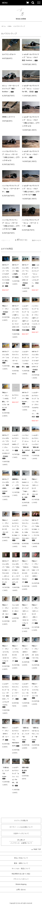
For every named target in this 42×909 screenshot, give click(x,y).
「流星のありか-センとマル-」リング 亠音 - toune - (35, 734)
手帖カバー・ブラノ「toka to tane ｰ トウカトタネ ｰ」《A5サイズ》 (35, 570)
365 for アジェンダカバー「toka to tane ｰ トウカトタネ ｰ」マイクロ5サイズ (35, 529)
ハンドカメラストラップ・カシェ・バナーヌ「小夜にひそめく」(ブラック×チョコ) (11, 155)
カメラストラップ (19, 26)
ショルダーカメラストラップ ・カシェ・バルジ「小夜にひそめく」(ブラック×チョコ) (31, 121)
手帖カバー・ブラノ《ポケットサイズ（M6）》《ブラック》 (35, 614)
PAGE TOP (37, 849)
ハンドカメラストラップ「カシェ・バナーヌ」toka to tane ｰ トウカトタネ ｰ (26, 529)
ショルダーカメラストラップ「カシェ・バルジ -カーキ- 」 (30, 154)
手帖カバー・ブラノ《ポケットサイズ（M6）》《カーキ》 (35, 486)
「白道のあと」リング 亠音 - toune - (6, 772)
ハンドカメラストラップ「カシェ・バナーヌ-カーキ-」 (11, 188)
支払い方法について (21, 858)
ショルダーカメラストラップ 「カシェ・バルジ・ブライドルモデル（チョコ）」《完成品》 (35, 404)
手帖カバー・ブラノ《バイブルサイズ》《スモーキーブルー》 (5, 653)
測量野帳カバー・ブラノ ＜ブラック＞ (15, 483)
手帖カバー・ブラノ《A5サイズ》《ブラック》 (25, 652)
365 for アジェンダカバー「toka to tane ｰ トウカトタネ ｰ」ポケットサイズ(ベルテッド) (6, 571)
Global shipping (21, 884)
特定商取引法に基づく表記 (21, 874)
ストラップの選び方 (21, 820)
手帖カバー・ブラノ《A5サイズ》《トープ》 (5, 734)
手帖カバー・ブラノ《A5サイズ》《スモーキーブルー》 (35, 653)
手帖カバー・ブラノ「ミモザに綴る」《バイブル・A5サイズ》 (5, 400)
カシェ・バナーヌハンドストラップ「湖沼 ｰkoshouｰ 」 (10, 88)
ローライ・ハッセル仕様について (21, 827)
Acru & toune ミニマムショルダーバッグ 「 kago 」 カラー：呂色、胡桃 (26, 488)
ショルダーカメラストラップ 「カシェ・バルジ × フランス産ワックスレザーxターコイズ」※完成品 (26, 318)
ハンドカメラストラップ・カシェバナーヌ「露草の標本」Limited (26, 443)
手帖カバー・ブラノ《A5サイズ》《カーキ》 (5, 611)
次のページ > (36, 240)
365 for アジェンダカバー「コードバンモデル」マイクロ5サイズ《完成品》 (35, 360)
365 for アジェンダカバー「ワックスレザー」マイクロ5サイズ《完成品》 (25, 274)
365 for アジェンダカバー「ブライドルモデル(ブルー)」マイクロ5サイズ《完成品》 (6, 275)
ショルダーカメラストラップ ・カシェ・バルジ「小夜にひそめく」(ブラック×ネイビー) (31, 190)
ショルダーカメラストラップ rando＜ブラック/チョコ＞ (15, 443)
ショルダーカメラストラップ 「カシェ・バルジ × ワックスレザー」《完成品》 (35, 275)
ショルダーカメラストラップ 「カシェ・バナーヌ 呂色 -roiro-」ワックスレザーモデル (6, 694)
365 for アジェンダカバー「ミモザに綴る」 (5, 356)
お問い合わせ (21, 889)
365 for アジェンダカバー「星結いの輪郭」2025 (15, 271)
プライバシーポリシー (21, 879)
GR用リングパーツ (8, 117)
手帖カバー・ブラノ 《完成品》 (5, 309)
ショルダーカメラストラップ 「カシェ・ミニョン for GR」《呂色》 (30, 88)
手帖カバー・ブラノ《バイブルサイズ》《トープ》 (35, 690)
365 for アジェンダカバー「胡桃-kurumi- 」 (25, 397)
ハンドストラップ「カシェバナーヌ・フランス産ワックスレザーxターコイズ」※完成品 (35, 316)
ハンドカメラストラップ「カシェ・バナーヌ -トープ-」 (30, 223)
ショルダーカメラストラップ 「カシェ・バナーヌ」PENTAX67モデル (15, 737)
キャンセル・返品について (21, 868)
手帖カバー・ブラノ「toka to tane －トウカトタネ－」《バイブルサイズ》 (25, 571)
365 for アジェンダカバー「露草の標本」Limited (5, 485)
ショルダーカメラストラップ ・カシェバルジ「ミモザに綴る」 (25, 359)
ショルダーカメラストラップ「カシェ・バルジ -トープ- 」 (25, 691)
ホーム (4, 26)
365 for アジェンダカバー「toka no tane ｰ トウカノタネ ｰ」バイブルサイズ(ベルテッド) (16, 571)
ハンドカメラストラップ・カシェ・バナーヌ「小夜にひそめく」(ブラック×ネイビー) (11, 224)
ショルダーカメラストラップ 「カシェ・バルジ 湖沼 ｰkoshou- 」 (30, 57)
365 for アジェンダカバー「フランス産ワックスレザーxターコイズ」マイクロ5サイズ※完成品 (15, 318)
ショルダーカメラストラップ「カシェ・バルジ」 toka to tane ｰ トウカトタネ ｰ (16, 529)
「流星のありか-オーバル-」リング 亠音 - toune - (26, 734)
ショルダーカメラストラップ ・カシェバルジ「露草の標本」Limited (35, 443)
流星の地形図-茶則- (25, 769)
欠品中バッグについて (21, 833)
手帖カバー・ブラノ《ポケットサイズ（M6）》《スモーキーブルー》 (25, 614)
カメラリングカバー (9, 54)
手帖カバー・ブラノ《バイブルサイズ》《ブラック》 (15, 653)
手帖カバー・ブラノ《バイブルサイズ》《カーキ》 (5, 526)
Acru (10, 26)
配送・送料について (21, 863)
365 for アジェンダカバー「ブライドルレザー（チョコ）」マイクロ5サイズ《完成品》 (6, 446)
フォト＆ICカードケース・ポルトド (15, 609)
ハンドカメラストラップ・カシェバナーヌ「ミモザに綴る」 (15, 359)
